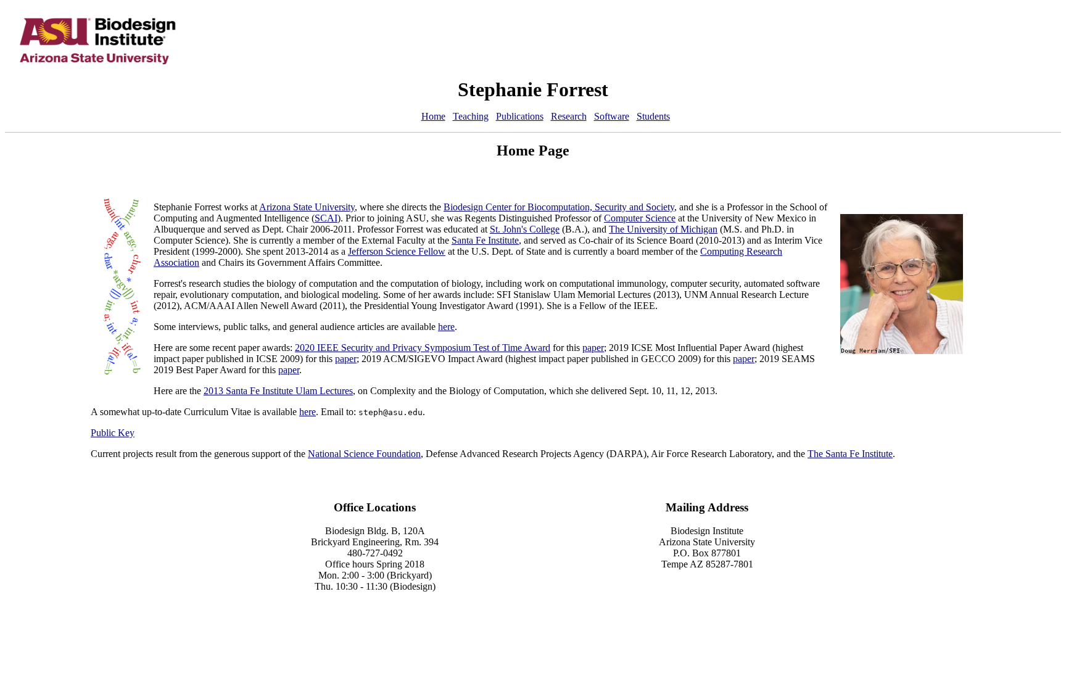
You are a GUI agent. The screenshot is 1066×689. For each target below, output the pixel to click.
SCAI (326, 218)
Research (569, 116)
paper (593, 347)
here (446, 326)
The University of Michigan (663, 229)
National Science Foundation (364, 453)
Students (653, 116)
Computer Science (640, 218)
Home (433, 116)
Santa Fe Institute (485, 240)
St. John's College (525, 229)
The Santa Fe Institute (850, 453)
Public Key (112, 432)
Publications (519, 116)
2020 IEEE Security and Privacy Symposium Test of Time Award (422, 347)
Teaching (471, 116)
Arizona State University (307, 207)
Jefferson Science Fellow (396, 251)
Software (611, 116)
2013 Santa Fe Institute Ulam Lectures (278, 391)
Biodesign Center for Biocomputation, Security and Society (559, 207)
